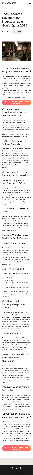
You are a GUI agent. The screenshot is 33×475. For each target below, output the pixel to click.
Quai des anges (9, 3)
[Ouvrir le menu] (30, 3)
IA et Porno (17, 32)
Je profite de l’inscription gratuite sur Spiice (16, 102)
